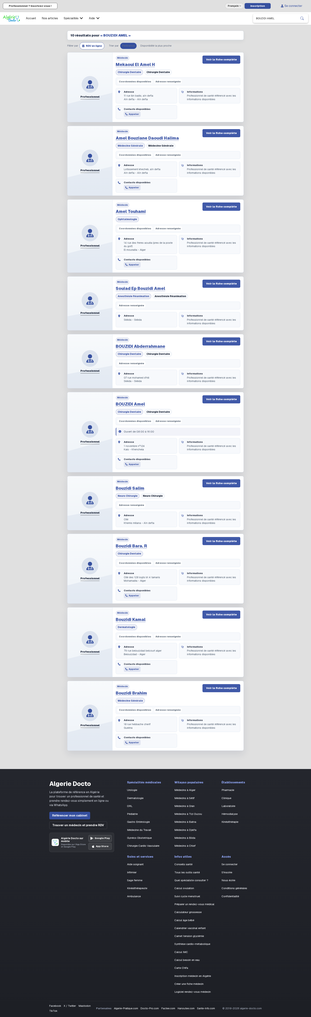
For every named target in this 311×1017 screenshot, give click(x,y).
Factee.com (168, 1008)
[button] (92, 45)
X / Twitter (70, 1005)
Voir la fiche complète (221, 59)
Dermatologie (126, 627)
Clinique (226, 798)
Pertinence (128, 45)
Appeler (134, 114)
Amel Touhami (131, 211)
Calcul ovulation (184, 888)
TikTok (53, 1011)
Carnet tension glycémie (189, 936)
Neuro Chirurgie (128, 495)
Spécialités (71, 18)
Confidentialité (230, 896)
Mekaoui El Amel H (135, 64)
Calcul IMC (181, 952)
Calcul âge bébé (184, 920)
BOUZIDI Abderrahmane (140, 346)
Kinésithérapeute (137, 888)
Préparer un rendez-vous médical (194, 904)
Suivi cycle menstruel (187, 896)
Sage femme (134, 880)
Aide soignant (135, 864)
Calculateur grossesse (188, 912)
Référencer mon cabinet (69, 815)
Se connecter (293, 6)
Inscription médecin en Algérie (192, 976)
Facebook (55, 1005)
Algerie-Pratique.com (126, 1008)
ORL (129, 806)
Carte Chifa (181, 968)
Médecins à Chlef (185, 845)
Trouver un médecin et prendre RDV (78, 825)
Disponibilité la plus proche (156, 45)
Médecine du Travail (139, 830)
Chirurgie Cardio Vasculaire (143, 845)
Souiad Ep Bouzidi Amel (140, 288)
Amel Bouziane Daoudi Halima (147, 138)
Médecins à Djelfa (185, 830)
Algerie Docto (70, 784)
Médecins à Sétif (184, 798)
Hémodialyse (230, 814)
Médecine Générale (130, 145)
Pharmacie (228, 790)
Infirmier (132, 872)
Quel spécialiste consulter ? (191, 880)
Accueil (31, 18)
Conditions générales (234, 888)
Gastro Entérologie (138, 821)
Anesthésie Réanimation (133, 296)
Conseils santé (183, 864)
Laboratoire (228, 806)
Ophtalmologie (127, 219)
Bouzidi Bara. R (131, 546)
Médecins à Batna (185, 821)
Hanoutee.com (186, 1008)
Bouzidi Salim (130, 488)
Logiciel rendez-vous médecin (192, 991)
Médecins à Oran (184, 806)
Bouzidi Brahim (131, 693)
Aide (92, 18)
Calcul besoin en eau (187, 960)
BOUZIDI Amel (130, 404)
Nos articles (50, 18)
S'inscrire (227, 872)
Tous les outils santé (187, 872)
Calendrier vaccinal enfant (190, 928)
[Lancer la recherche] (302, 18)
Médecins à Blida (184, 837)
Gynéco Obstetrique (139, 837)
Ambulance (134, 896)
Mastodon (85, 1005)
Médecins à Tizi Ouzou (188, 814)
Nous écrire (228, 880)
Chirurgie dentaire (129, 72)
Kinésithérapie (230, 821)
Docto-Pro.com (150, 1008)
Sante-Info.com (206, 1008)
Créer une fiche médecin (189, 984)
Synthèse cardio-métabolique (192, 944)
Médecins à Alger (184, 790)
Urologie (132, 790)
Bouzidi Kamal (131, 619)
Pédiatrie (132, 814)
